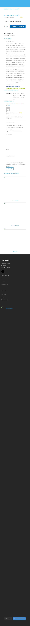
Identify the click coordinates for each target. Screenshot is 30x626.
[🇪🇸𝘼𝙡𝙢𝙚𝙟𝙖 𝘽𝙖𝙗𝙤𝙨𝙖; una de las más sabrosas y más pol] (15, 436)
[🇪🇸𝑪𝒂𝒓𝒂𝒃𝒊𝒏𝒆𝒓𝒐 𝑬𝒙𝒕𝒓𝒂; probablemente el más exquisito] (15, 470)
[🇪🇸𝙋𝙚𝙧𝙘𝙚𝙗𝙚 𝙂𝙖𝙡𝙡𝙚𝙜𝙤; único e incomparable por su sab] (15, 559)
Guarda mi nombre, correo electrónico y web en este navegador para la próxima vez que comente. (15, 164)
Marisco (2, 281)
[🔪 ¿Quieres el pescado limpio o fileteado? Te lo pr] (15, 316)
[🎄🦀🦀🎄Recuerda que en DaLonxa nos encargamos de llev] (15, 377)
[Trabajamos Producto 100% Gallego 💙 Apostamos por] (15, 327)
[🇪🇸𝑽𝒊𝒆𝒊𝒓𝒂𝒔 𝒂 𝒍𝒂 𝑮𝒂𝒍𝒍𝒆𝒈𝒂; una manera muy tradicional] (15, 522)
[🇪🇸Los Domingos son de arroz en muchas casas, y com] (15, 452)
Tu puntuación (9, 131)
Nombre (8, 149)
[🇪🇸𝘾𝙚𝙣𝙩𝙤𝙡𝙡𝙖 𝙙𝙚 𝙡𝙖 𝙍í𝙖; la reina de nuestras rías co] (15, 390)
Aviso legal (3, 294)
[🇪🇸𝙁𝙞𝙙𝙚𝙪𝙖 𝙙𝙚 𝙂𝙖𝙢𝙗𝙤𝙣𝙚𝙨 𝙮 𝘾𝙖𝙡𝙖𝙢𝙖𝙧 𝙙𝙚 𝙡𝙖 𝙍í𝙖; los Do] (15, 487)
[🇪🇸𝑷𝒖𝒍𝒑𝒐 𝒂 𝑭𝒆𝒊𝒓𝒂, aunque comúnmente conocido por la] (15, 506)
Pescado (2, 279)
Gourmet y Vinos (4, 284)
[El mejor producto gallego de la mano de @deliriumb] (15, 368)
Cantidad (6, 21)
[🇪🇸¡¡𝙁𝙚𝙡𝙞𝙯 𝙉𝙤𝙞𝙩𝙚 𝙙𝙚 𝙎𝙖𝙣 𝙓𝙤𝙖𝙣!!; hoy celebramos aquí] (15, 603)
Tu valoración (9, 134)
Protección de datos (5, 299)
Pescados (13, 35)
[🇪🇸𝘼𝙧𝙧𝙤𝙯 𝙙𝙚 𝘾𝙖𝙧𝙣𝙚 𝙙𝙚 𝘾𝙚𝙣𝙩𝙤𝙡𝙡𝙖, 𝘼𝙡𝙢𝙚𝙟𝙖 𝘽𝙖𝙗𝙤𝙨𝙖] (15, 579)
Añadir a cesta (18, 26)
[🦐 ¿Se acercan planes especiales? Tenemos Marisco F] (15, 346)
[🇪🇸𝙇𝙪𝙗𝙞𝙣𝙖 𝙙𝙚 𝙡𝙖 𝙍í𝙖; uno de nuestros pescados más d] (15, 418)
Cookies (2, 297)
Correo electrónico (10, 156)
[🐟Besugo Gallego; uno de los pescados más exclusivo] (15, 358)
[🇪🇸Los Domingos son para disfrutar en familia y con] (15, 540)
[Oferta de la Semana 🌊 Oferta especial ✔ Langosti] (15, 337)
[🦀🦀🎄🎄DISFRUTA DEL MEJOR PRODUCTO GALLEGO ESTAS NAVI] (15, 402)
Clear (19, 21)
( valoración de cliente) (9, 17)
